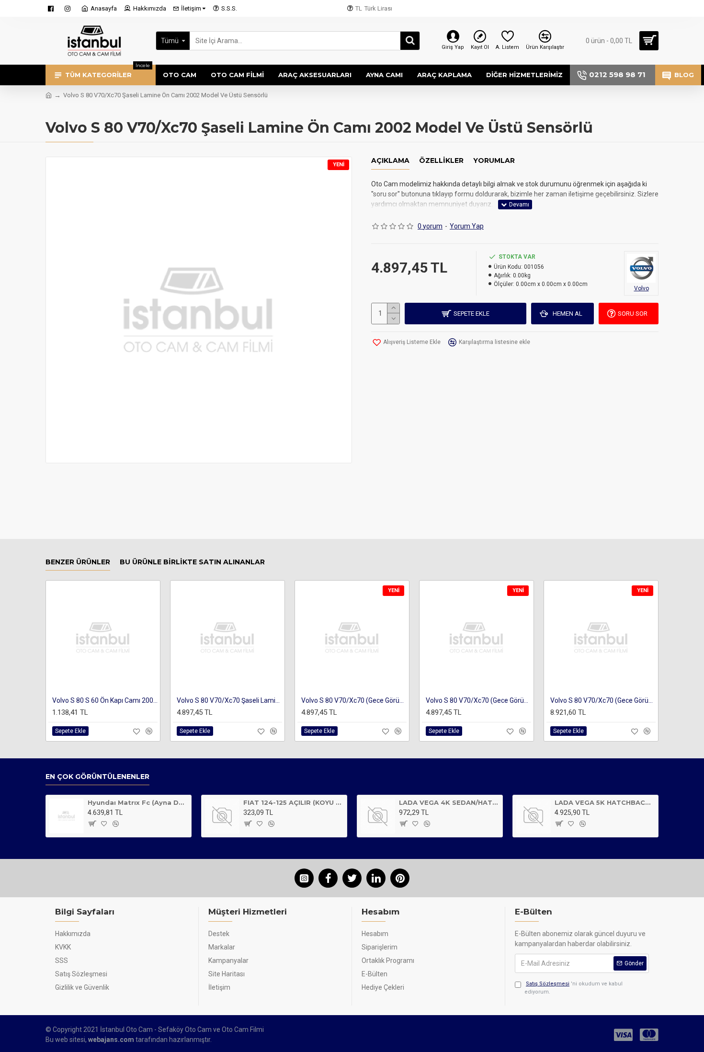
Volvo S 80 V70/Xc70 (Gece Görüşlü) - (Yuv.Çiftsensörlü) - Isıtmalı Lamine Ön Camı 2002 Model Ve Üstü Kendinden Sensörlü (603, 700)
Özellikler (441, 161)
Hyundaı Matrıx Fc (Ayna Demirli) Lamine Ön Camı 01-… (138, 802)
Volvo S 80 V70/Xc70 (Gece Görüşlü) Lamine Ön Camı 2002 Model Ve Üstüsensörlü (354, 700)
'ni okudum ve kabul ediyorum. (573, 988)
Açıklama (390, 161)
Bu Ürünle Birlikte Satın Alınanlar (192, 562)
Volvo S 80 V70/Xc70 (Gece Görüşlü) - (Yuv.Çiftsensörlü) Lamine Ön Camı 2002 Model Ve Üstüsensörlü (478, 700)
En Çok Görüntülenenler (97, 777)
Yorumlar (494, 161)
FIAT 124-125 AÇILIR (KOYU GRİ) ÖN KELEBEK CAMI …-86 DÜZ (293, 802)
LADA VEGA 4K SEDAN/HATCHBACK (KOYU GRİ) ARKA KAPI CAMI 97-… (449, 802)
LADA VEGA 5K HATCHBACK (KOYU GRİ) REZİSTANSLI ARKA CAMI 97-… (605, 802)
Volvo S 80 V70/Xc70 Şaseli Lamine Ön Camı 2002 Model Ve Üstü (229, 700)
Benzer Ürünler (77, 562)
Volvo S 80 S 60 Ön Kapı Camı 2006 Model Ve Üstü (105, 700)
